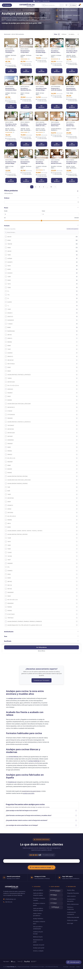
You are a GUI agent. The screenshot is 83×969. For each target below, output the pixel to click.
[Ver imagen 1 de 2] (25, 156)
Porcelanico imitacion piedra (39, 904)
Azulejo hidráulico (38, 918)
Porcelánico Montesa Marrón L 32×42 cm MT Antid (26, 89)
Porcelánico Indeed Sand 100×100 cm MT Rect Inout (25, 124)
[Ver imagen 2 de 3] (41, 45)
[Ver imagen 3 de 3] (43, 45)
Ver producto (11, 70)
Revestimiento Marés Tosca (55, 124)
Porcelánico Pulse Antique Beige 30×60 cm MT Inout (10, 162)
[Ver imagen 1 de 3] (40, 45)
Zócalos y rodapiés (38, 951)
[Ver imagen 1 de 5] (7, 45)
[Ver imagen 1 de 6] (67, 119)
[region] (11, 42)
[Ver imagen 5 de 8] (27, 45)
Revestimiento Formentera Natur (11, 89)
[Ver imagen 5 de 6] (75, 119)
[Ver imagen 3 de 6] (71, 119)
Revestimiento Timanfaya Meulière (25, 162)
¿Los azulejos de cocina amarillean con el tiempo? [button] (22, 825)
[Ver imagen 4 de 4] (75, 45)
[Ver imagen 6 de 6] (76, 119)
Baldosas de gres (38, 937)
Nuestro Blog (70, 890)
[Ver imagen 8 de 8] (32, 45)
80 (51, 187)
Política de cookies (72, 920)
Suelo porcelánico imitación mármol (38, 909)
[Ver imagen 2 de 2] (27, 156)
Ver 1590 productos (41, 647)
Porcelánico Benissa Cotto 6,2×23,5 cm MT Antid (55, 51)
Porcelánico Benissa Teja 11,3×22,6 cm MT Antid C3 (41, 162)
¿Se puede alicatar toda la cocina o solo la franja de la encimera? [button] (26, 820)
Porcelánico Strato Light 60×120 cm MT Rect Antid (11, 124)
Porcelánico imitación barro (39, 922)
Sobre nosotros (71, 896)
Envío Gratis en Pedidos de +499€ (42, 1)
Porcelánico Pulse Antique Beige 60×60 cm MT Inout (41, 89)
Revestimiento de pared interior (30, 10)
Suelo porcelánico (38, 890)
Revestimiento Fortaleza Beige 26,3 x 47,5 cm (40, 51)
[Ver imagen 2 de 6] (69, 119)
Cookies (78, 966)
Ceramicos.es (5, 10)
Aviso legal (70, 923)
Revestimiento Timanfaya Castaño (9, 51)
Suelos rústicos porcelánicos (37, 914)
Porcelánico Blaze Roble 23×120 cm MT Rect (41, 124)
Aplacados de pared (38, 945)
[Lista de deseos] (66, 5)
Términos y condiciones (70, 908)
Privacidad (65, 966)
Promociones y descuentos (71, 900)
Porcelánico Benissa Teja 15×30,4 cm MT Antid (70, 124)
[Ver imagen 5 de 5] (14, 45)
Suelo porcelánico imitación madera (38, 894)
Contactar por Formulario (41, 680)
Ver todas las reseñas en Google (41, 867)
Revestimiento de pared (15, 10)
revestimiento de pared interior (31, 791)
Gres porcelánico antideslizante (37, 927)
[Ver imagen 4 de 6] (73, 119)
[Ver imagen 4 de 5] (13, 45)
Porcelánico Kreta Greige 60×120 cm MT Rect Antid (71, 162)
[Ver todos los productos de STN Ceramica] (76, 40)
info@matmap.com (10, 899)
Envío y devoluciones (73, 904)
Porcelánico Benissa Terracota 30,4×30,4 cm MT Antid (56, 162)
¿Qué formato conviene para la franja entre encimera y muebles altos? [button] (28, 815)
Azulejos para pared (38, 948)
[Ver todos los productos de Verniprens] (15, 40)
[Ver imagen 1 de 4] (69, 45)
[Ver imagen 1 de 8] (20, 45)
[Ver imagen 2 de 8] (22, 45)
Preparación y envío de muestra (56, 89)
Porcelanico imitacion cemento (39, 899)
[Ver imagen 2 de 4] (71, 45)
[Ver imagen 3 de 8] (23, 45)
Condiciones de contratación (71, 913)
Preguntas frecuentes (73, 893)
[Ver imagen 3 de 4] (73, 45)
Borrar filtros (41, 651)
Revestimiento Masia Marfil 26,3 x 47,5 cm (71, 89)
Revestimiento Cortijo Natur (25, 51)
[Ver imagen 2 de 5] (9, 45)
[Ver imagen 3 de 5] (11, 45)
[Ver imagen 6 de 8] (29, 45)
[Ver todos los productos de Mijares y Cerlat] (46, 40)
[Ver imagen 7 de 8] (31, 45)
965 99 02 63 (8, 902)
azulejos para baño (28, 793)
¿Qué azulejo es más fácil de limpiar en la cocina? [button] (22, 810)
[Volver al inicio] (27, 5)
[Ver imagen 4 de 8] (25, 45)
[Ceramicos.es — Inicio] (11, 888)
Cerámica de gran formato (38, 933)
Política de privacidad (73, 917)
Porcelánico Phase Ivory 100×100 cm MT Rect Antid (71, 51)
